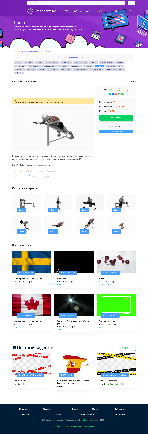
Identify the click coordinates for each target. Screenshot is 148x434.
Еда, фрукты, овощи (114, 66)
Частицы (28, 62)
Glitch (93, 62)
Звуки (69, 11)
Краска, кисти (52, 62)
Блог (59, 414)
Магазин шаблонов (90, 414)
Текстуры (79, 11)
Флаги (120, 62)
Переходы (66, 69)
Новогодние (34, 66)
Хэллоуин (53, 69)
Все (18, 62)
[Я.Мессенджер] (110, 94)
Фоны (42, 69)
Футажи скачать (106, 11)
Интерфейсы (96, 69)
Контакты (121, 414)
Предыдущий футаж (22, 177)
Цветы (19, 73)
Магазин (135, 11)
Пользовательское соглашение (81, 426)
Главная (17, 51)
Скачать (117, 118)
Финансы (88, 66)
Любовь (19, 69)
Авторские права (61, 426)
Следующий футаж (39, 177)
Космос (31, 69)
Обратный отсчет (50, 66)
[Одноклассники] (116, 94)
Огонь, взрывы (106, 62)
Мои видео (58, 11)
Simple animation (87, 420)
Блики (39, 62)
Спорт (100, 66)
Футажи (74, 409)
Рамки (64, 66)
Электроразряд (81, 69)
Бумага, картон (81, 62)
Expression (91, 11)
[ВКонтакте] (113, 94)
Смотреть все (127, 348)
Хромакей (75, 66)
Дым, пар (66, 62)
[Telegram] (119, 94)
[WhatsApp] (122, 94)
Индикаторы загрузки (114, 69)
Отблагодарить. (117, 131)
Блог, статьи (121, 11)
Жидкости (20, 66)
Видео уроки (49, 409)
